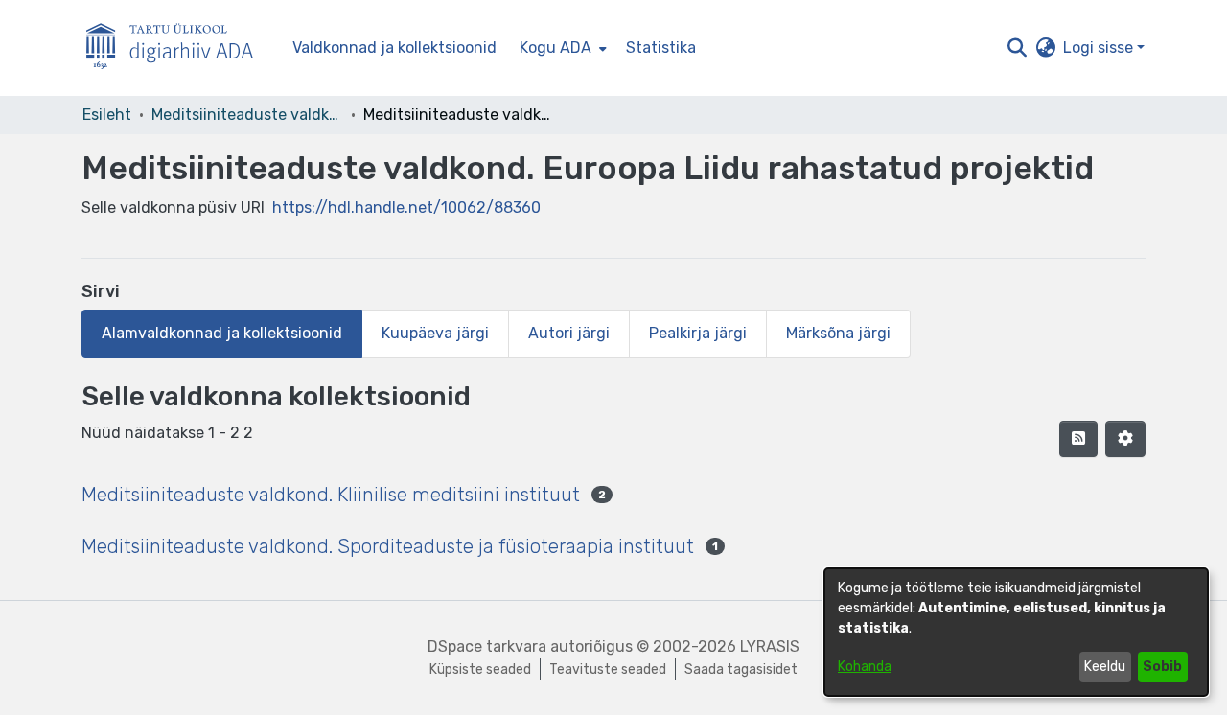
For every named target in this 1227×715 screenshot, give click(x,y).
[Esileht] (177, 48)
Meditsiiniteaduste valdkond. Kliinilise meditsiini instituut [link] (330, 494)
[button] (1017, 47)
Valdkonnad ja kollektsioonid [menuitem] (394, 47)
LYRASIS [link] (769, 646)
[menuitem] (561, 48)
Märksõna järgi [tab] (838, 333)
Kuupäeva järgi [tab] (435, 333)
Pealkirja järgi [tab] (698, 333)
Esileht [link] (106, 114)
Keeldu (1104, 666)
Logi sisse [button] (1100, 47)
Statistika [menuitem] (661, 47)
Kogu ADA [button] (555, 47)
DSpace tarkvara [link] (487, 646)
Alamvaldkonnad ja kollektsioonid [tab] (222, 333)
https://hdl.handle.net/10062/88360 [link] (406, 207)
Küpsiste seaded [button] (480, 669)
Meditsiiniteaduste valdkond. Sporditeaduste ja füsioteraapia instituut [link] (387, 546)
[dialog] (1016, 632)
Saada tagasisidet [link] (741, 669)
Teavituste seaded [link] (607, 669)
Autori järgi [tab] (569, 333)
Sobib (1162, 666)
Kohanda (864, 666)
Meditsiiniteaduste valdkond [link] (247, 114)
